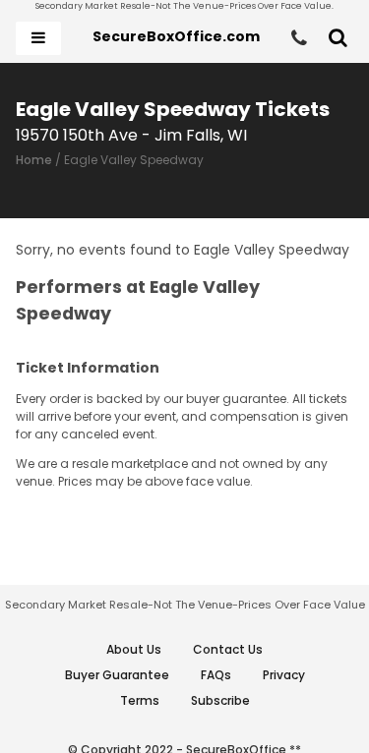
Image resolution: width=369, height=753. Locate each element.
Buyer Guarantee (117, 674)
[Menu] (38, 38)
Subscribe (220, 700)
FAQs (216, 674)
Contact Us (228, 649)
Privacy (284, 674)
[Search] (338, 38)
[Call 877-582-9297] (299, 38)
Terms (139, 700)
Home (34, 159)
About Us (133, 649)
